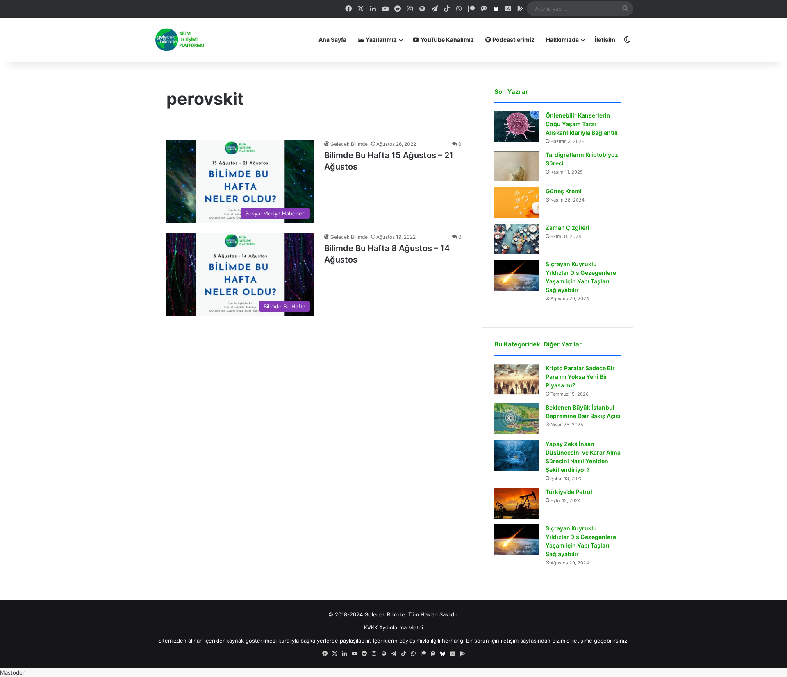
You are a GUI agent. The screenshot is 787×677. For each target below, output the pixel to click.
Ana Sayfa (332, 39)
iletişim (510, 640)
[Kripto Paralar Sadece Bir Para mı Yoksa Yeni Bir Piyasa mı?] (516, 379)
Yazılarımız (380, 39)
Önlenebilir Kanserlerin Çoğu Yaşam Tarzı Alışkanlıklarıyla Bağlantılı (582, 124)
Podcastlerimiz (513, 39)
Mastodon (13, 672)
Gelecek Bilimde (349, 144)
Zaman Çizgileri (567, 227)
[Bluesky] (496, 8)
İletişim (605, 39)
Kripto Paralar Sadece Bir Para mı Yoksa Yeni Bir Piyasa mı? (580, 377)
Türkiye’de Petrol (569, 491)
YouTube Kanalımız (446, 39)
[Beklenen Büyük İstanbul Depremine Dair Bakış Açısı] (516, 418)
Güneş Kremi (564, 191)
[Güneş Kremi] (516, 202)
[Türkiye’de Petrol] (516, 503)
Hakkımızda (562, 39)
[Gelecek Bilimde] (179, 39)
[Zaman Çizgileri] (516, 239)
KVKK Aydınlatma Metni (393, 627)
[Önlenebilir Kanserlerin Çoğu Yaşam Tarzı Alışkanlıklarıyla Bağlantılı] (516, 126)
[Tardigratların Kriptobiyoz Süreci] (516, 166)
